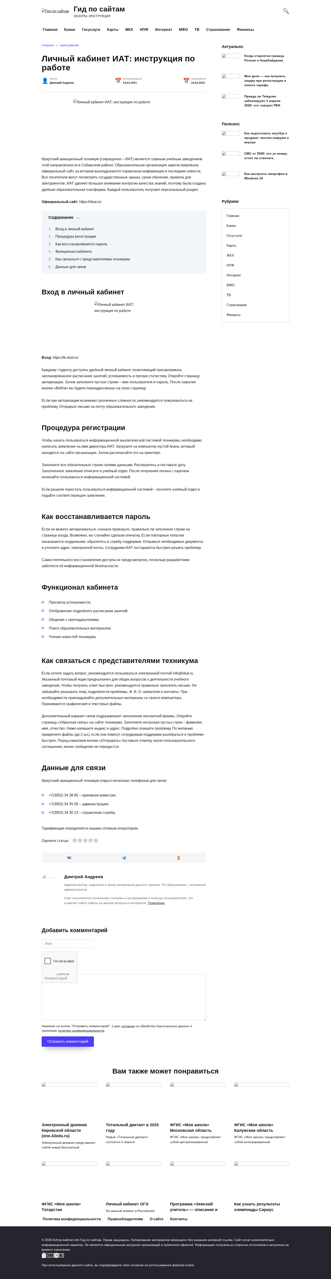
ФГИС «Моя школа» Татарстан (61, 1207)
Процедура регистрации (75, 236)
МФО (183, 30)
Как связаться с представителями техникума (92, 259)
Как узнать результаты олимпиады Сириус (257, 1207)
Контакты (179, 1219)
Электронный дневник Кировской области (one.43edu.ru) (64, 1130)
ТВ (197, 30)
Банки (69, 30)
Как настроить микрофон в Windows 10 (266, 176)
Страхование (218, 30)
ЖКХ (129, 30)
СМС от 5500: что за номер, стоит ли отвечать (266, 156)
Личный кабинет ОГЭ (127, 1204)
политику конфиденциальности (81, 1030)
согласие (128, 1026)
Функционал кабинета (73, 251)
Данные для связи (70, 267)
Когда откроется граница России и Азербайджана (264, 58)
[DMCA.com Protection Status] (53, 1255)
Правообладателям (125, 1219)
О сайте (156, 1219)
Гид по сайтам (99, 9)
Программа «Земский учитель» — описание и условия (194, 1209)
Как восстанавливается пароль (81, 244)
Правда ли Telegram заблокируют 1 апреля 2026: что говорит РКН (262, 101)
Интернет (163, 30)
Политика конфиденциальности (72, 1219)
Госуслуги (91, 30)
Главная (50, 30)
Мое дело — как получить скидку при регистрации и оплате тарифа (265, 80)
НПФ (144, 30)
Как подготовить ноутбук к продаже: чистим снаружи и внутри (266, 137)
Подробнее (156, 903)
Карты (112, 30)
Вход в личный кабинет (74, 229)
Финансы (245, 30)
